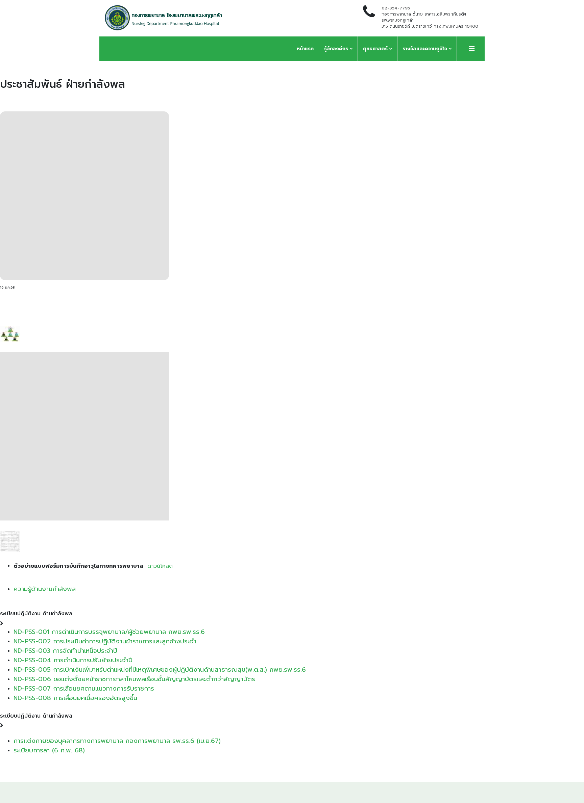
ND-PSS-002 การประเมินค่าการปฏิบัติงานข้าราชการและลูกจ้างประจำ (105, 641)
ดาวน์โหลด (159, 566)
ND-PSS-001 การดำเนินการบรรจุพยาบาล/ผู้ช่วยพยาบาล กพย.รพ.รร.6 (109, 632)
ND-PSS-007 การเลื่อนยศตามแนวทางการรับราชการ (84, 688)
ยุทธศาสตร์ (375, 48)
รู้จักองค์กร (336, 48)
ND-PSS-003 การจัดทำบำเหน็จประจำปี (65, 650)
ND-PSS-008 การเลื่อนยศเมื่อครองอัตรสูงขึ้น (75, 698)
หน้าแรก (305, 48)
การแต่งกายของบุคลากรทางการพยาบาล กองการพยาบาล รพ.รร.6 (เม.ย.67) (117, 741)
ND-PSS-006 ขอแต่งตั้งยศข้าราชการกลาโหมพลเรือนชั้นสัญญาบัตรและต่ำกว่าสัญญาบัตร (134, 679)
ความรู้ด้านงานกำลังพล (45, 589)
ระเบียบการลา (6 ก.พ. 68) (49, 750)
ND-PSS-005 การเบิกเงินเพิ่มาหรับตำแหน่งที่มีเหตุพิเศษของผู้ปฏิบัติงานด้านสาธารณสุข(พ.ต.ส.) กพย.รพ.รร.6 (160, 669)
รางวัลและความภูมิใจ (425, 48)
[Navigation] (471, 48)
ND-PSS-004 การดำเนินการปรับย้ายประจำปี (73, 660)
